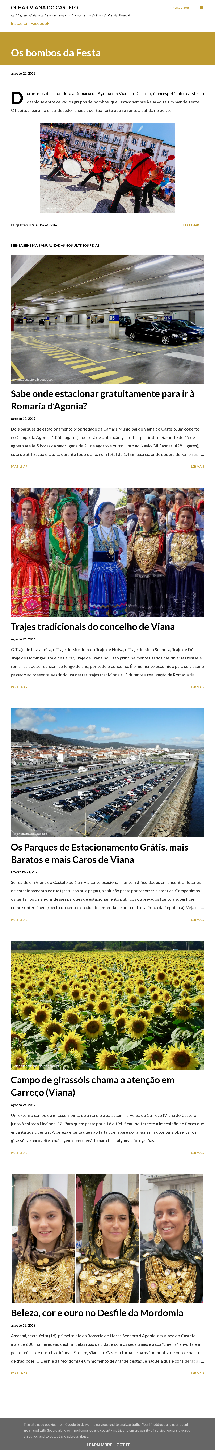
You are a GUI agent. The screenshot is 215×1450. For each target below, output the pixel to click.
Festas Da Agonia (43, 225)
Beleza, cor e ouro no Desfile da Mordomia (97, 1312)
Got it (123, 1444)
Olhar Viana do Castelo (44, 7)
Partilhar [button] (191, 225)
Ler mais (197, 466)
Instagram (20, 23)
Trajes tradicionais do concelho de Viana (93, 626)
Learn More (99, 1444)
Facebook (39, 23)
